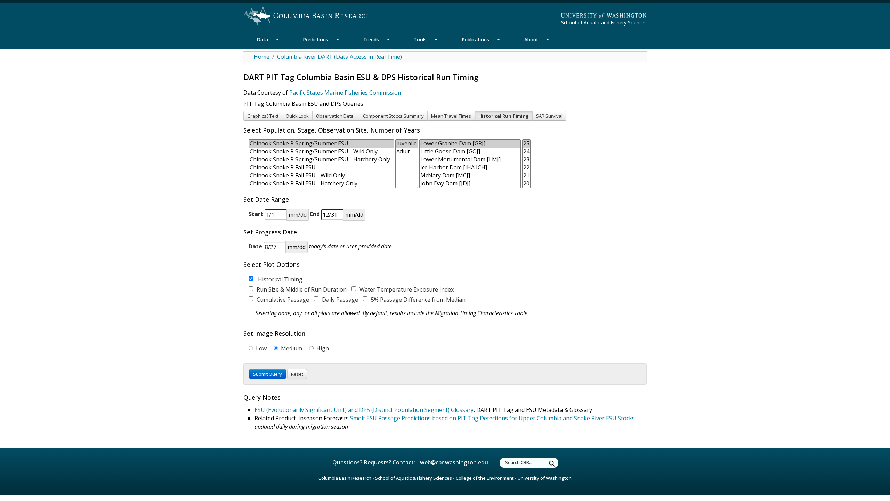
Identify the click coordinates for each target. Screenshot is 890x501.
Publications (475, 39)
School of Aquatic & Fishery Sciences (413, 478)
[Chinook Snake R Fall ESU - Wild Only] (321, 176)
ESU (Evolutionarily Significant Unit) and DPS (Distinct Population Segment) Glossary (364, 410)
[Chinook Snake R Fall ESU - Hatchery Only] (321, 184)
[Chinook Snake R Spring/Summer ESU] (321, 144)
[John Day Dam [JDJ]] (470, 184)
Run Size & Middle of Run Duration (302, 289)
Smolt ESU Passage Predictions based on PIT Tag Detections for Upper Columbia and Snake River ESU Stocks (492, 418)
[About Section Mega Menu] (547, 39)
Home (261, 57)
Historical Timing (279, 279)
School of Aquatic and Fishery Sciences (604, 22)
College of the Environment (485, 478)
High (322, 348)
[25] (526, 144)
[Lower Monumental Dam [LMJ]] (470, 160)
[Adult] (407, 152)
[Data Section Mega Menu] (277, 39)
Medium (291, 348)
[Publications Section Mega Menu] (498, 39)
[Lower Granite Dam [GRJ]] (470, 144)
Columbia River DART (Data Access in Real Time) (339, 57)
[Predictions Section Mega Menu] (337, 39)
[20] (526, 184)
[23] (526, 160)
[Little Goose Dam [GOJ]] (470, 152)
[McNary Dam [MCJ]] (470, 176)
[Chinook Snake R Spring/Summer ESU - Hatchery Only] (321, 160)
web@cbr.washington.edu (454, 462)
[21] (526, 176)
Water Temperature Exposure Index (406, 289)
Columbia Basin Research (344, 478)
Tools (420, 39)
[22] (526, 168)
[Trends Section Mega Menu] (388, 39)
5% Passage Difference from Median (418, 299)
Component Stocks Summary (393, 116)
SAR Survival (549, 116)
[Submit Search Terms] (552, 464)
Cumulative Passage (283, 299)
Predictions (315, 39)
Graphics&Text (262, 116)
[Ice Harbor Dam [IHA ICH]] (470, 168)
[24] (526, 152)
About (531, 39)
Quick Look (297, 116)
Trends (371, 39)
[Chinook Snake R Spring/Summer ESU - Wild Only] (321, 152)
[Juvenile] (407, 144)
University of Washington (545, 478)
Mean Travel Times (451, 116)
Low (260, 348)
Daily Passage (340, 299)
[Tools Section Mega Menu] (436, 39)
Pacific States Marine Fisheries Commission (345, 92)
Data (262, 39)
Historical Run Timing (503, 116)
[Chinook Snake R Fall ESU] (321, 168)
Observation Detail (336, 116)
